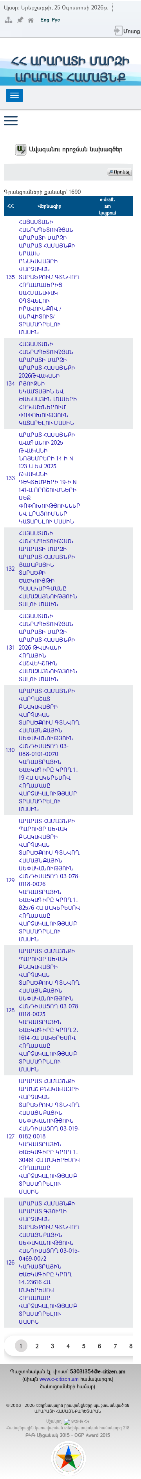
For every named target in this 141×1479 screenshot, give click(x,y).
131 (10, 647)
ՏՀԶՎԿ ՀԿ (80, 1421)
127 (10, 1136)
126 (10, 1262)
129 (10, 880)
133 (10, 478)
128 (10, 1010)
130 (10, 750)
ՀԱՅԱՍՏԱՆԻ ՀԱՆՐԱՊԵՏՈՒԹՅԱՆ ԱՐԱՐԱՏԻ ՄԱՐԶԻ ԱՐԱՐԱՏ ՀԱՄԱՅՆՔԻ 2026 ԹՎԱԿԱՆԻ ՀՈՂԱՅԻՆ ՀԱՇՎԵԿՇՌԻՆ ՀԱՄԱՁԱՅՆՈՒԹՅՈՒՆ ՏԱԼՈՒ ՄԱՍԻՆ (48, 647)
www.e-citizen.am (59, 1378)
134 (10, 383)
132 (10, 568)
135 (10, 277)
